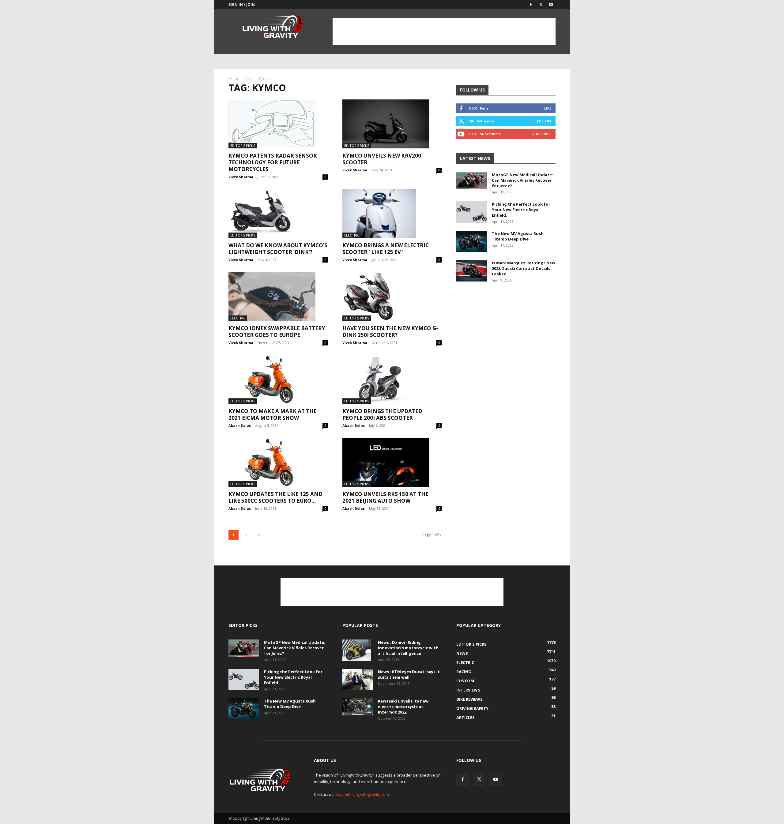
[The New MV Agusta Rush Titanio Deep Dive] (471, 241)
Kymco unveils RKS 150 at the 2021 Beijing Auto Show (385, 497)
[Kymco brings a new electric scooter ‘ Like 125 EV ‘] (392, 213)
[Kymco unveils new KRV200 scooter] (392, 123)
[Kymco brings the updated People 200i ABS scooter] (392, 379)
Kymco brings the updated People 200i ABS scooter (382, 414)
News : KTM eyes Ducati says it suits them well (409, 674)
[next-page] (259, 535)
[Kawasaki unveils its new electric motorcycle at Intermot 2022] (357, 706)
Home (233, 78)
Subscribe (541, 134)
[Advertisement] (444, 31)
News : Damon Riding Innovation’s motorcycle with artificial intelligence (408, 647)
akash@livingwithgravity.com (362, 794)
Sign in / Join (241, 4)
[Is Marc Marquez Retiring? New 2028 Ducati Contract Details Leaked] (471, 271)
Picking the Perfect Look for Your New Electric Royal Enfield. (521, 209)
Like (547, 108)
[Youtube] (551, 4)
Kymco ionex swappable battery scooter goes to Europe (276, 331)
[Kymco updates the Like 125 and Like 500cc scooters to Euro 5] (278, 462)
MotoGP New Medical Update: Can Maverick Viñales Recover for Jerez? (522, 180)
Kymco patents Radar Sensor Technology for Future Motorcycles (272, 162)
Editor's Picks (242, 145)
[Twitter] (540, 4)
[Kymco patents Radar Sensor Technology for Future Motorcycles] (278, 123)
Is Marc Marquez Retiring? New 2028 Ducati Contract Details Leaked (523, 268)
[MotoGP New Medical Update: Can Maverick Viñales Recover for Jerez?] (471, 180)
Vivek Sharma (240, 176)
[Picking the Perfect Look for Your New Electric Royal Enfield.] (471, 212)
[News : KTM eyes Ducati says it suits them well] (357, 679)
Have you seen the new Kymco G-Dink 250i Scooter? (390, 331)
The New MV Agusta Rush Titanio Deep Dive (518, 236)
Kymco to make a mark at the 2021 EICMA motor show (272, 414)
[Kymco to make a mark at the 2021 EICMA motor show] (278, 379)
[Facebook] (530, 4)
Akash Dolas (239, 425)
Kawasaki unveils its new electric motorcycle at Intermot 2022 (403, 706)
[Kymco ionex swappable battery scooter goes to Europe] (278, 296)
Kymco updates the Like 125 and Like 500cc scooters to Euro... (275, 497)
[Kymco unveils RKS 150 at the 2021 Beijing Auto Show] (392, 462)
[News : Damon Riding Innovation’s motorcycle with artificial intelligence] (356, 650)
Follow (544, 121)
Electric (351, 235)
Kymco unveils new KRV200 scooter (381, 159)
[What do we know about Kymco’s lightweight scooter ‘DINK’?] (278, 213)
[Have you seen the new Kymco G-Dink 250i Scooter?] (392, 296)
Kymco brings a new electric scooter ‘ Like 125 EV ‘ (385, 248)
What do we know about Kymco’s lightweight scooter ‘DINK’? (277, 248)
